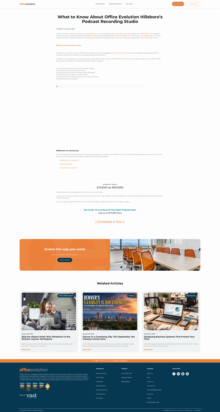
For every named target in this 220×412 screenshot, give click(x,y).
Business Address (127, 377)
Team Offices (100, 377)
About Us (150, 373)
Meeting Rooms (101, 386)
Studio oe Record (119, 53)
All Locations (193, 4)
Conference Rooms (102, 390)
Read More (26, 350)
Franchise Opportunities (154, 390)
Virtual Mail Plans (127, 373)
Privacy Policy (188, 410)
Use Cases (129, 4)
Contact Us (178, 4)
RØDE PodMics (92, 36)
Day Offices (99, 398)
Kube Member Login (153, 402)
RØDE (128, 154)
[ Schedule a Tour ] (110, 222)
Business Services (115, 4)
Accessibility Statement (169, 410)
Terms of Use (180, 410)
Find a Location (65, 260)
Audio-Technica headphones (120, 36)
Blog (148, 377)
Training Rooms (101, 394)
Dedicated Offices (101, 373)
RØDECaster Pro (146, 34)
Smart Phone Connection (69, 168)
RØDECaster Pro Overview (69, 160)
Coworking (99, 381)
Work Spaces (100, 4)
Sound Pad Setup (66, 164)
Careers (149, 398)
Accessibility (197, 410)
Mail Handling (126, 381)
